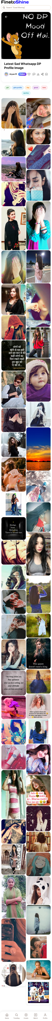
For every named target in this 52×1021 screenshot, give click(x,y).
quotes (26, 93)
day (28, 88)
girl (7, 88)
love (44, 88)
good (36, 88)
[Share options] (23, 101)
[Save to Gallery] (23, 106)
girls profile (17, 88)
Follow (22, 74)
